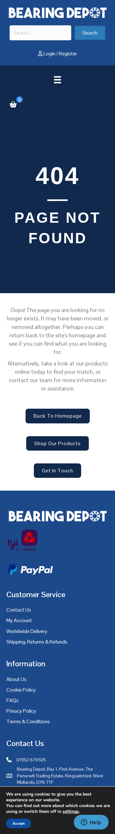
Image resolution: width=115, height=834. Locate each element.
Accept (18, 823)
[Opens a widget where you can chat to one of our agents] (91, 823)
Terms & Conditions (28, 721)
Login (49, 53)
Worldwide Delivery (26, 631)
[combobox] (40, 32)
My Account (19, 620)
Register (68, 53)
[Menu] (57, 80)
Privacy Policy (21, 711)
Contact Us (18, 609)
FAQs (12, 700)
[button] (89, 33)
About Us (16, 679)
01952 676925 (31, 760)
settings (71, 811)
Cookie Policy (21, 689)
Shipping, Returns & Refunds (36, 641)
